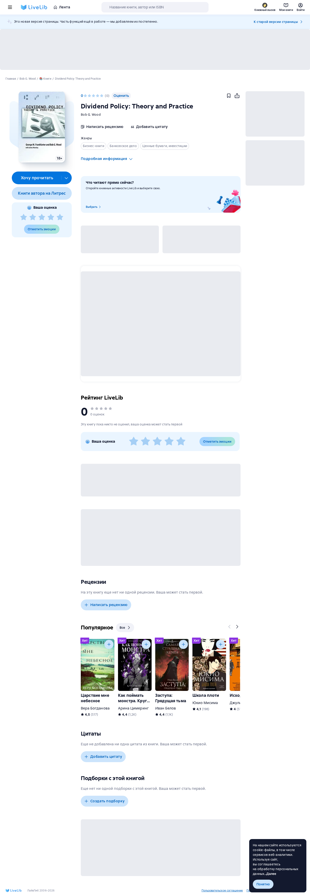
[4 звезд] (50, 217)
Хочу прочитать (37, 177)
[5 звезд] (60, 217)
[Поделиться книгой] (237, 95)
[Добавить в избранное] (228, 95)
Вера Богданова (95, 708)
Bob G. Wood (91, 115)
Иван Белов (165, 708)
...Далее (270, 874)
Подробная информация (104, 158)
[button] (42, 126)
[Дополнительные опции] (66, 178)
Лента (64, 7)
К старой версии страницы (276, 22)
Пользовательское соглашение (222, 890)
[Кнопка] (229, 626)
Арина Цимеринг (133, 708)
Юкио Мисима (205, 702)
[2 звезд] (32, 217)
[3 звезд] (41, 217)
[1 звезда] (23, 217)
